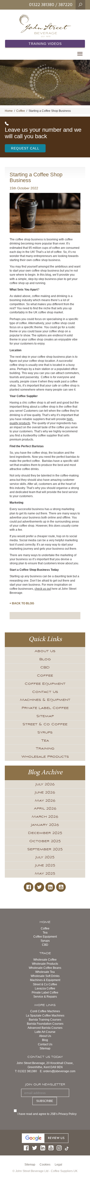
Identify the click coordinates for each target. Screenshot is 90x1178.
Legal (58, 1164)
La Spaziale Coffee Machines (45, 1015)
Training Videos (45, 44)
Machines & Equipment (45, 700)
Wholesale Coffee (45, 959)
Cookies (45, 1164)
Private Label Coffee (45, 708)
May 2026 (45, 800)
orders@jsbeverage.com (59, 1071)
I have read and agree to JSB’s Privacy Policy (47, 1114)
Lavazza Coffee (45, 988)
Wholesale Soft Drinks (45, 976)
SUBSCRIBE (44, 1101)
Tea (45, 740)
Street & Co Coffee (45, 724)
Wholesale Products (45, 757)
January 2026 (45, 825)
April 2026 (45, 808)
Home (9, 111)
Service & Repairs (45, 996)
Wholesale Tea (45, 972)
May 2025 (45, 873)
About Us (45, 651)
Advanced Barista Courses (45, 1027)
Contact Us (45, 692)
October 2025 (45, 841)
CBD (45, 667)
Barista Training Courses (45, 1019)
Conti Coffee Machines (45, 1011)
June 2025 (45, 865)
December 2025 (45, 833)
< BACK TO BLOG (22, 603)
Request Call (25, 148)
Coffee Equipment (45, 684)
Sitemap (45, 716)
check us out (43, 588)
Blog (45, 659)
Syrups (45, 732)
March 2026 (45, 817)
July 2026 (45, 784)
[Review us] (45, 1137)
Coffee (20, 111)
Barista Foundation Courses (45, 1023)
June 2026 (45, 792)
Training (45, 748)
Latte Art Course (45, 1032)
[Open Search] (80, 4)
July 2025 (45, 857)
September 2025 (45, 849)
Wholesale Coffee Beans (45, 968)
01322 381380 (41, 4)
